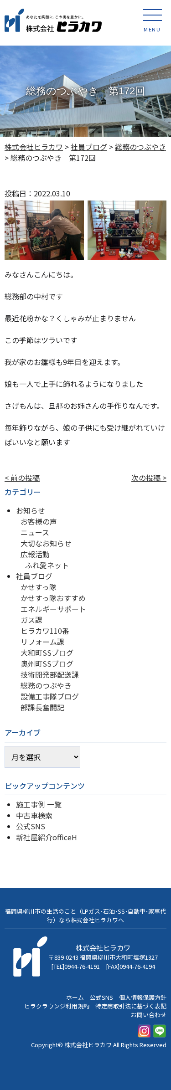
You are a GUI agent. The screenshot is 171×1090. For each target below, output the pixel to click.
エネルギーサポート (53, 608)
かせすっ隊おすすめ (53, 597)
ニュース (35, 532)
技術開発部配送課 (50, 674)
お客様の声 (39, 521)
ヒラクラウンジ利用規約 (56, 1006)
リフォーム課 (42, 641)
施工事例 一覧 (39, 804)
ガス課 (31, 619)
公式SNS (30, 826)
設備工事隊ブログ (50, 696)
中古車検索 (34, 815)
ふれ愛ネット (47, 565)
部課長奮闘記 (42, 707)
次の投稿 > (148, 477)
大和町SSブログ (47, 652)
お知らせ (30, 510)
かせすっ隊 (39, 586)
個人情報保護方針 (142, 997)
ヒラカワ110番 (45, 630)
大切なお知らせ (46, 543)
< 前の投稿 (22, 477)
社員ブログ (34, 576)
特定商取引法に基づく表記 (130, 1006)
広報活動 (35, 554)
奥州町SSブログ (47, 663)
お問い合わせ (148, 1014)
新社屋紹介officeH (46, 837)
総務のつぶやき (46, 685)
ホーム (75, 997)
